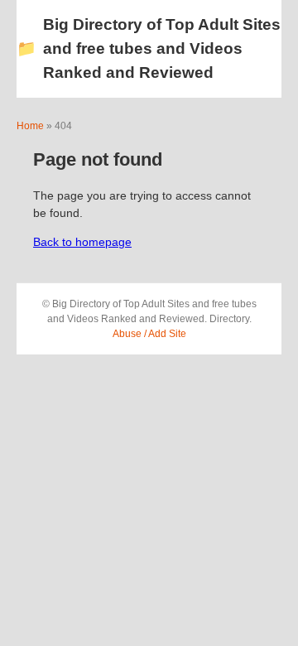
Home (30, 126)
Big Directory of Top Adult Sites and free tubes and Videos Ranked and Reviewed (149, 48)
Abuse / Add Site (149, 334)
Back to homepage (82, 241)
